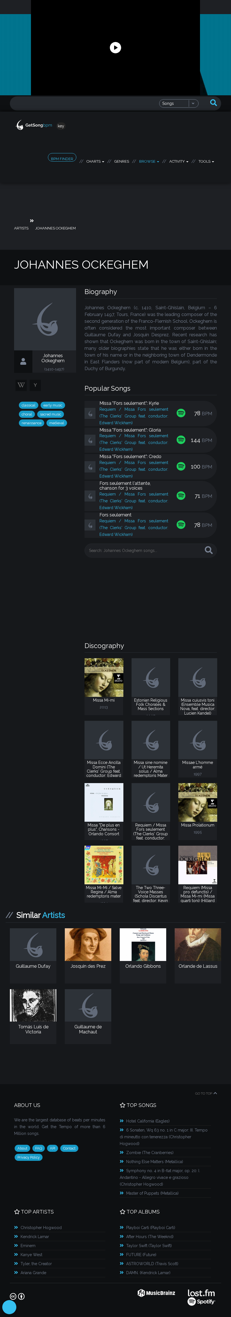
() (148, 1121)
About (22, 1148)
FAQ (38, 1148)
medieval (56, 423)
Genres (121, 160)
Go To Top (203, 1093)
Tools (205, 160)
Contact (69, 1148)
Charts (93, 160)
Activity (177, 160)
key (61, 126)
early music (52, 405)
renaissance (31, 423)
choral (27, 414)
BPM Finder (62, 159)
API (52, 1148)
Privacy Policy (28, 1157)
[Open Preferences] (9, 1307)
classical (28, 405)
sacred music (50, 414)
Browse (147, 160)
